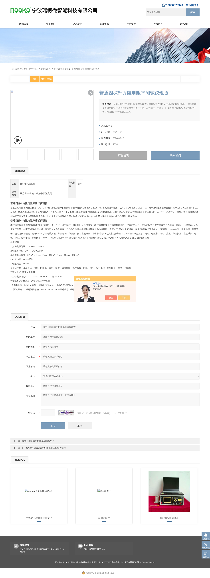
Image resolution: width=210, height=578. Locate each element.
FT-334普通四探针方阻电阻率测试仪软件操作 (44, 448)
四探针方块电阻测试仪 (61, 69)
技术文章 (131, 24)
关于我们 (50, 24)
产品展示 (77, 24)
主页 (25, 69)
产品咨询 (123, 155)
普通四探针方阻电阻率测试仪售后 (38, 441)
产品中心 (33, 69)
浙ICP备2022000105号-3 (104, 562)
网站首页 (23, 24)
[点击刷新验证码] (66, 412)
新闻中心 (104, 24)
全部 (34, 79)
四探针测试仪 (44, 69)
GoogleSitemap (148, 562)
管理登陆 (138, 562)
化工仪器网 (129, 562)
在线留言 (158, 24)
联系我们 (185, 24)
